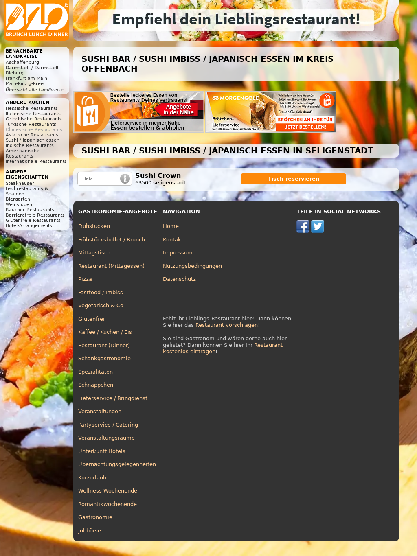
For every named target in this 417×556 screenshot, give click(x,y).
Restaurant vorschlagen (226, 325)
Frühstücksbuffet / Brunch (111, 239)
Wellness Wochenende (107, 491)
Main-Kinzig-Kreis (25, 83)
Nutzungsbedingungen (192, 266)
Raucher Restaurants (30, 209)
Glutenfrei (91, 319)
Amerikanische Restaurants (23, 153)
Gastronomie (95, 517)
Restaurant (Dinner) (104, 345)
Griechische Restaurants (34, 119)
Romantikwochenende (107, 504)
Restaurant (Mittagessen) (111, 266)
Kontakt (173, 239)
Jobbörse (89, 531)
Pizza (85, 279)
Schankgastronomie (104, 358)
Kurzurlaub (92, 478)
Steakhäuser (20, 183)
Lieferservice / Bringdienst (112, 398)
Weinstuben (19, 204)
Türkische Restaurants (31, 124)
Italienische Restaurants (33, 113)
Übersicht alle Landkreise (35, 89)
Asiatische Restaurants (32, 135)
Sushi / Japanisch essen (32, 140)
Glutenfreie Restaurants (33, 220)
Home (171, 226)
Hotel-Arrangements (29, 225)
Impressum (178, 253)
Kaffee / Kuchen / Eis (105, 332)
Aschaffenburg (22, 62)
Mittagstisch (94, 253)
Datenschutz (179, 279)
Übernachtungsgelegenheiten (117, 464)
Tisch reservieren (293, 179)
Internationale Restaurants (36, 161)
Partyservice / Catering (108, 425)
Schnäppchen (95, 385)
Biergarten (18, 199)
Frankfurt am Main (26, 78)
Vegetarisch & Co (100, 305)
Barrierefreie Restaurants (35, 215)
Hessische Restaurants (32, 108)
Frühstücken (94, 226)
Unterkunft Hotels (101, 451)
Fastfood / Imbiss (100, 292)
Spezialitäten (95, 372)
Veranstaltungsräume (106, 438)
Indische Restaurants (30, 145)
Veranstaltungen (99, 411)
